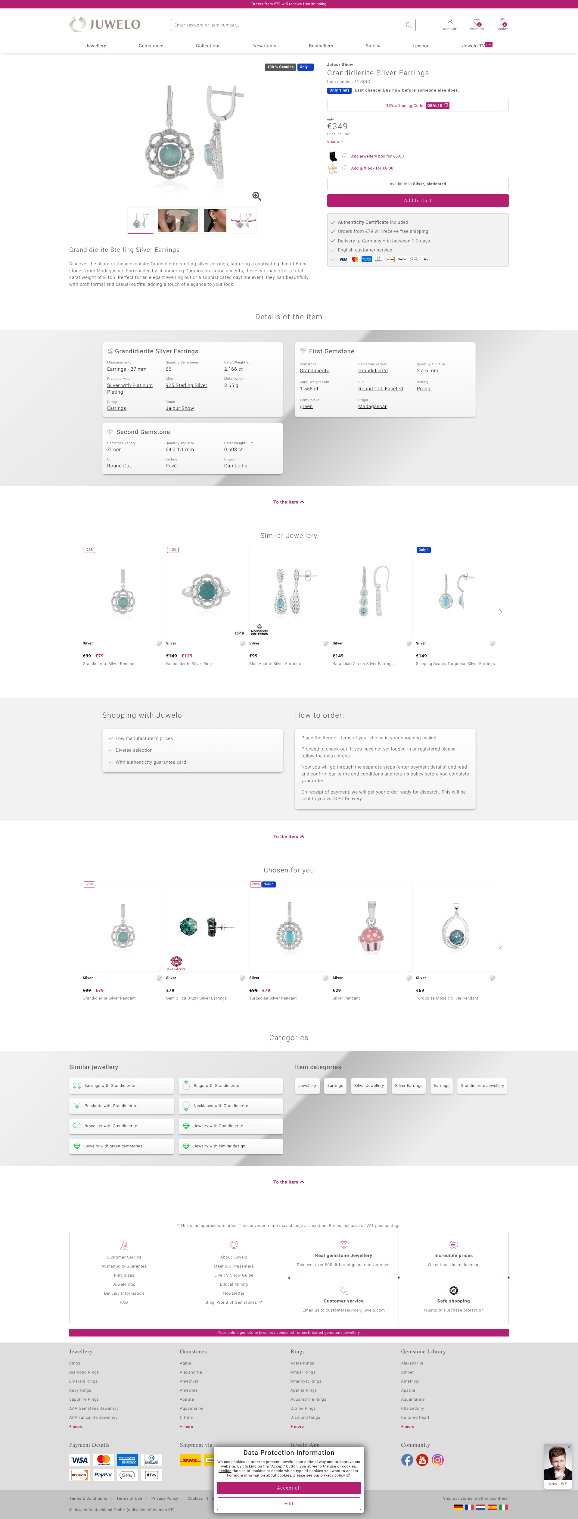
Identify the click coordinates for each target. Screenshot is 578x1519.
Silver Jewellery (369, 1086)
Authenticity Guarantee (124, 1266)
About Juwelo (233, 1257)
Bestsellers (321, 46)
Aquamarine (192, 1408)
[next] (500, 612)
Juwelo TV (477, 46)
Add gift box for (372, 168)
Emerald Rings (83, 1381)
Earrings (116, 408)
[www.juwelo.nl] (480, 1507)
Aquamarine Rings (308, 1399)
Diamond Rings (84, 1372)
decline (225, 1471)
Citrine (186, 1418)
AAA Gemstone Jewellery (94, 1408)
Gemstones (151, 46)
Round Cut (119, 465)
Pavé (171, 465)
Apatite (187, 1399)
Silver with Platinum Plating (130, 389)
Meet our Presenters (234, 1266)
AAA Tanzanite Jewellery (93, 1418)
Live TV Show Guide (233, 1275)
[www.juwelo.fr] (469, 1507)
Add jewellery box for (377, 156)
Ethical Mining (234, 1284)
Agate (185, 1363)
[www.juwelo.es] (492, 1507)
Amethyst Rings (306, 1381)
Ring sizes (124, 1275)
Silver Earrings (409, 1086)
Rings (74, 1363)
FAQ (124, 1302)
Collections (208, 46)
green (306, 406)
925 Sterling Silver (186, 385)
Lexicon (421, 46)
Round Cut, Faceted (380, 388)
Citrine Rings (303, 1408)
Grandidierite (314, 370)
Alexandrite (191, 1372)
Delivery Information (124, 1293)
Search (409, 25)
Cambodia (236, 465)
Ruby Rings (80, 1390)
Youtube (422, 1460)
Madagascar (372, 406)
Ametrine (189, 1390)
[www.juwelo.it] (503, 1507)
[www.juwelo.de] (458, 1507)
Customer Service (124, 1257)
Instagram (438, 1460)
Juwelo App (124, 1284)
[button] (450, 25)
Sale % (373, 46)
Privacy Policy (164, 1499)
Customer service (344, 1301)
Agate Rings (302, 1363)
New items (264, 46)
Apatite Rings (304, 1390)
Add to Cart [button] (418, 201)
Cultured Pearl (415, 1418)
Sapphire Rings (84, 1399)
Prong (423, 388)
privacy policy (333, 1475)
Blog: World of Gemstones (231, 1302)
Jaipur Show (180, 408)
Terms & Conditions (88, 1499)
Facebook (407, 1460)
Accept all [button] (289, 1488)
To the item (285, 502)
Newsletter (234, 1293)
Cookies (195, 1499)
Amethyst (189, 1381)
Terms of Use (129, 1499)
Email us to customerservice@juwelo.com (344, 1310)
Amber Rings (303, 1372)
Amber (407, 1372)
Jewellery (95, 46)
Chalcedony (412, 1408)
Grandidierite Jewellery (482, 1086)
